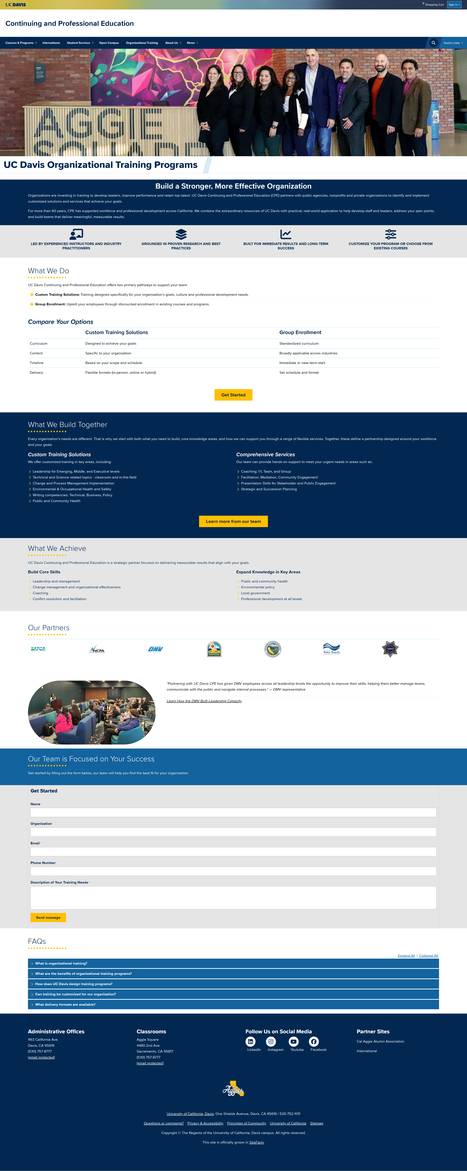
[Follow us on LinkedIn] (253, 1042)
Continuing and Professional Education (69, 23)
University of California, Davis (190, 1113)
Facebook (319, 1049)
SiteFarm (256, 1142)
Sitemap (316, 1123)
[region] (233, 354)
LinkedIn (254, 1049)
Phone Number (43, 862)
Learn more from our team (233, 521)
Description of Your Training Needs (59, 882)
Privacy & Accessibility (205, 1123)
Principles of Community (246, 1123)
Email (35, 843)
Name (35, 804)
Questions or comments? (164, 1123)
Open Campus (109, 43)
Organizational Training (142, 43)
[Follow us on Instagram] (275, 1042)
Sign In (453, 4)
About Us (171, 43)
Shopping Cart (434, 4)
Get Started (233, 394)
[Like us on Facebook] (318, 1042)
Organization (41, 823)
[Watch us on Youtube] (296, 1042)
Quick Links (452, 43)
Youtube (297, 1049)
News (191, 43)
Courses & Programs (19, 43)
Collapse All (428, 955)
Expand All (406, 955)
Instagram (276, 1049)
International (51, 43)
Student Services (78, 43)
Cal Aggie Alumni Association (380, 1041)
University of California (288, 1123)
